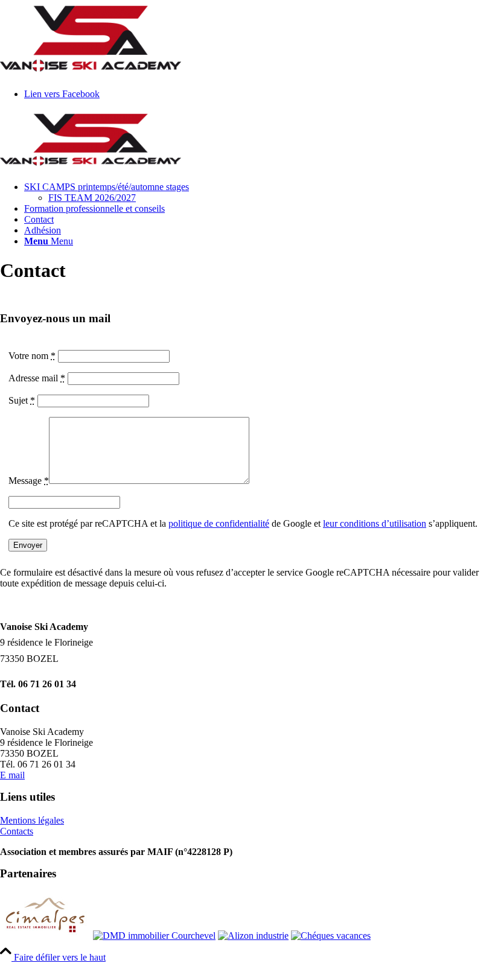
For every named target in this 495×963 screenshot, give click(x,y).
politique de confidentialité (218, 523)
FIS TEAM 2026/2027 (92, 197)
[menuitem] (259, 192)
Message (28, 480)
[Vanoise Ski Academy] (90, 166)
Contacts (16, 831)
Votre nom (32, 356)
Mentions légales (32, 820)
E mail (12, 775)
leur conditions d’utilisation (374, 523)
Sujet (21, 400)
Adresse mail (36, 378)
